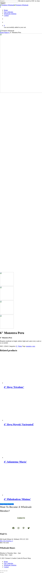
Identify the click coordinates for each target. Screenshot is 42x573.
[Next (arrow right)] (3, 572)
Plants (6, 32)
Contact (6, 567)
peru (33, 346)
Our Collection (8, 563)
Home (2, 32)
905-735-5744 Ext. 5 (6, 541)
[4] (18, 383)
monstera (29, 346)
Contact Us (21, 518)
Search (3, 3)
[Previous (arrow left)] (1, 572)
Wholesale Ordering (10, 565)
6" (9, 32)
